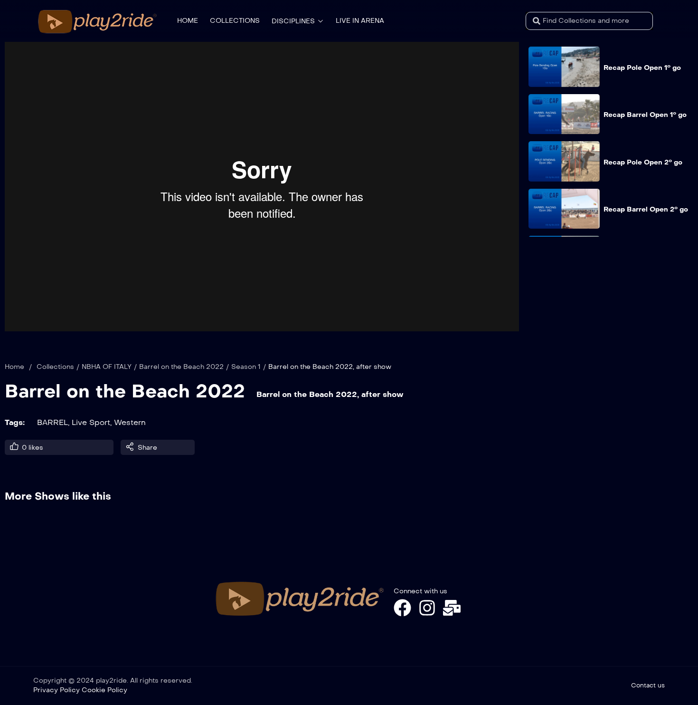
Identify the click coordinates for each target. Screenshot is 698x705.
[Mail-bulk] (452, 608)
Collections (55, 367)
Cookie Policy (104, 690)
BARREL (52, 422)
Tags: (15, 422)
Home (14, 367)
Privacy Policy (56, 690)
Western (130, 422)
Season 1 (246, 367)
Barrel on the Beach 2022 (181, 367)
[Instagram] (427, 608)
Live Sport (91, 422)
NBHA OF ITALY (107, 367)
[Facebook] (402, 608)
